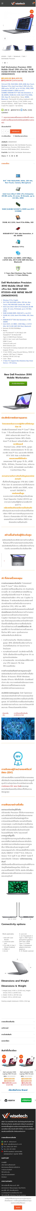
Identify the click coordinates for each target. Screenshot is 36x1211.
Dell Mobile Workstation (23, 152)
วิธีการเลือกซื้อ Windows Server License (13, 1195)
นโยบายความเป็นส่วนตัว (8, 1165)
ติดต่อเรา (4, 1177)
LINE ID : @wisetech (9, 1142)
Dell (23, 56)
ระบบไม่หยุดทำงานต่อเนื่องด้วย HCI (11, 1193)
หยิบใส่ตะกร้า (15, 131)
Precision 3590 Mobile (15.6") (20, 147)
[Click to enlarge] (5, 38)
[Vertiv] (9, 1100)
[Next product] (7, 63)
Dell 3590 (11, 152)
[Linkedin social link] (14, 156)
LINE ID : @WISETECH (11, 110)
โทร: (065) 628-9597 (10, 1147)
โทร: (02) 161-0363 (9, 1149)
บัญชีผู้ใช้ (4, 1162)
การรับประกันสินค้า (6, 1170)
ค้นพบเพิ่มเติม (6, 714)
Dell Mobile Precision (8, 59)
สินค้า (10, 56)
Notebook (17, 56)
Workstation (25, 149)
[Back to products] (5, 63)
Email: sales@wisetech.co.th (12, 1144)
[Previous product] (2, 63)
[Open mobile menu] (2, 3)
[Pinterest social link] (12, 156)
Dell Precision (5, 147)
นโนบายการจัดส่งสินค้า (8, 1175)
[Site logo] (18, 3)
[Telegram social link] (17, 156)
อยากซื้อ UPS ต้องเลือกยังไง (10, 1190)
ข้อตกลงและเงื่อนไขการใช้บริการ (10, 1167)
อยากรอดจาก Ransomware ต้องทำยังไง (13, 1188)
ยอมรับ (18, 1207)
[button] (3, 25)
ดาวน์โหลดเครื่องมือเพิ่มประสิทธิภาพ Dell (21, 714)
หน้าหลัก (3, 56)
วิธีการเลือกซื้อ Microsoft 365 (10, 1185)
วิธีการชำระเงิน (5, 1172)
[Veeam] (26, 1100)
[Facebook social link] (7, 156)
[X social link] (9, 156)
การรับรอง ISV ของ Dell (11, 786)
